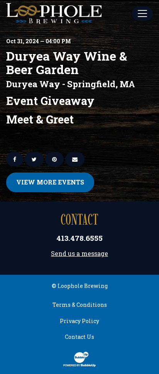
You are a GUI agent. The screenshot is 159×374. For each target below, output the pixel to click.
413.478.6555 (79, 238)
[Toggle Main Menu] (142, 13)
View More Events (50, 182)
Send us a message (79, 253)
